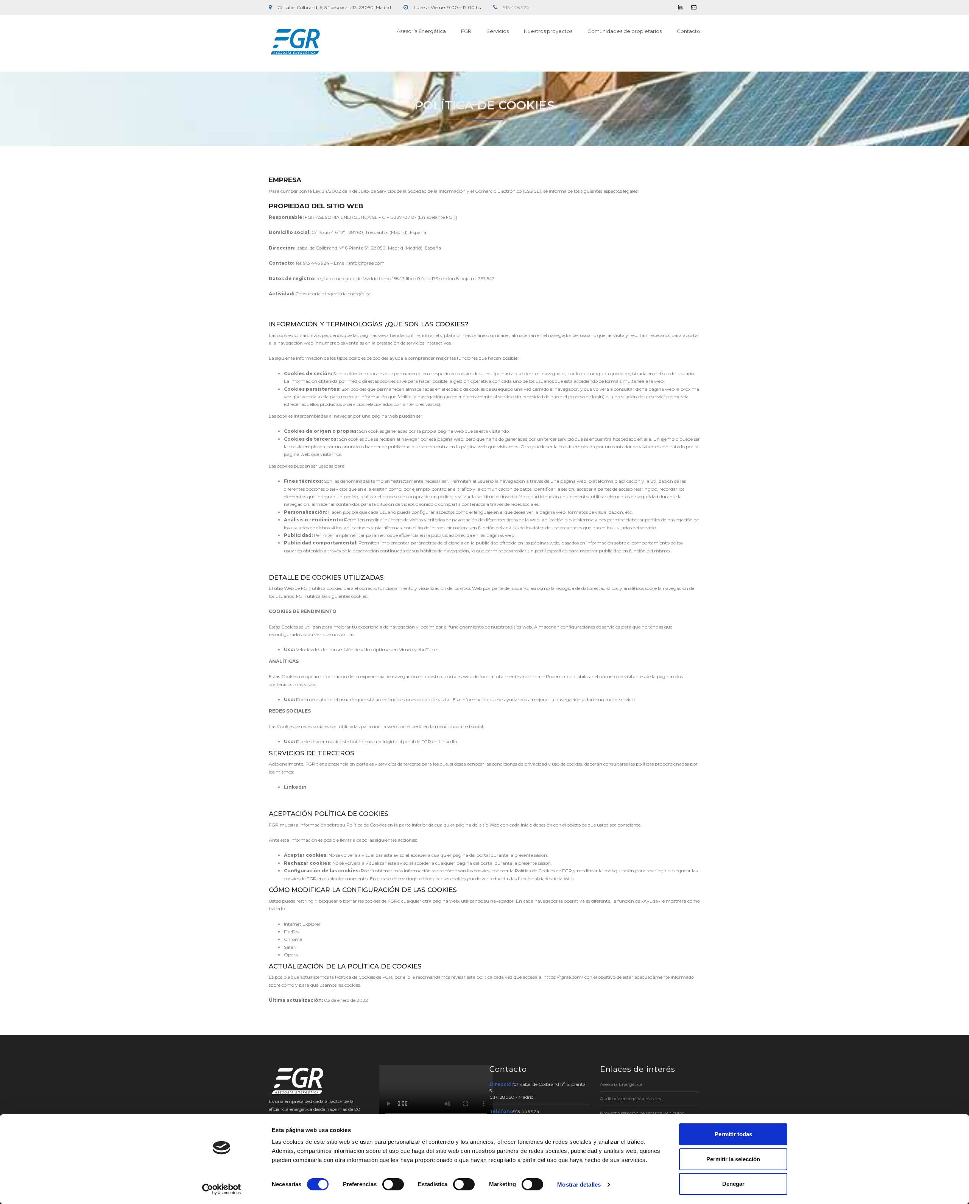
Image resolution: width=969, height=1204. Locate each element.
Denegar (733, 1184)
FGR (466, 31)
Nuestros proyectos (548, 31)
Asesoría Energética (421, 31)
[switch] (393, 1184)
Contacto (688, 31)
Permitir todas (733, 1134)
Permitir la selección (733, 1159)
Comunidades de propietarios (624, 31)
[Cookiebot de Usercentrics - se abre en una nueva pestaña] (222, 1189)
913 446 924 (516, 7)
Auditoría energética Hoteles (630, 1098)
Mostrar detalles (579, 1184)
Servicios (497, 31)
